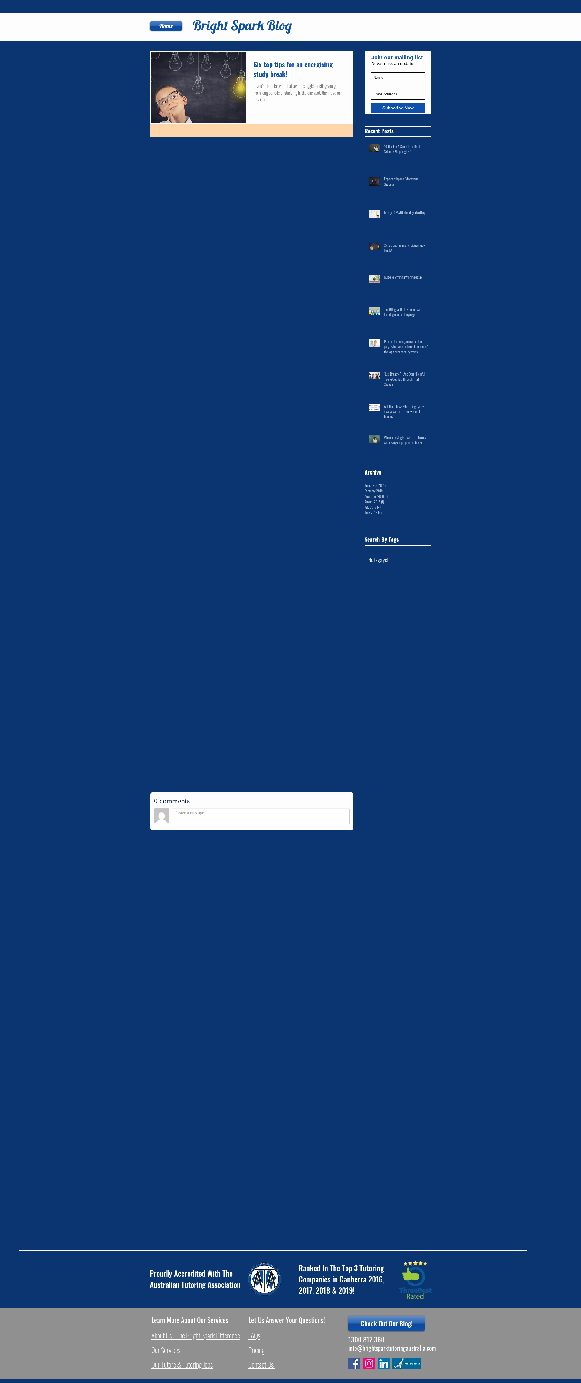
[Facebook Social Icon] (354, 1363)
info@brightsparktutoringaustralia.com (392, 1347)
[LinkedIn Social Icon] (384, 1363)
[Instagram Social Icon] (369, 1363)
